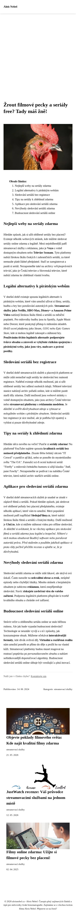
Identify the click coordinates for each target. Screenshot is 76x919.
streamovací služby (63, 689)
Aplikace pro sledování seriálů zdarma (36, 203)
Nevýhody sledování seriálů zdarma (35, 208)
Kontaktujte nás (38, 676)
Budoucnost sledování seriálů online (35, 212)
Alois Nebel (10, 6)
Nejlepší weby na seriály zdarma (33, 185)
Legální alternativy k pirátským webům (37, 190)
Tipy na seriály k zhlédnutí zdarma (34, 199)
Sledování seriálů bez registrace (32, 194)
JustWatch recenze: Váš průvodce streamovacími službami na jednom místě (35, 797)
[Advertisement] (38, 53)
